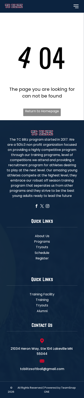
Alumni (42, 311)
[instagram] (47, 206)
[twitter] (42, 206)
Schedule (42, 252)
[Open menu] (76, 6)
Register (42, 258)
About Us (42, 236)
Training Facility (42, 294)
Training (42, 299)
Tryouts (42, 247)
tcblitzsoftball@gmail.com (42, 369)
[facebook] (36, 206)
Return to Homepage (42, 111)
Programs (42, 241)
